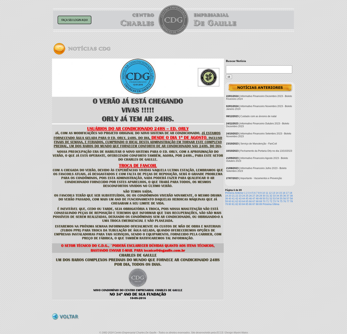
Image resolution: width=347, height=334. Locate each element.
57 (288, 198)
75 (281, 201)
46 (250, 198)
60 (230, 201)
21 (233, 195)
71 (267, 201)
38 (291, 195)
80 (230, 204)
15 (280, 193)
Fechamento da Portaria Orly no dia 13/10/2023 (266, 150)
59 (226, 201)
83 (240, 204)
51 (267, 198)
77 (288, 201)
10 (263, 193)
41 (233, 198)
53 (274, 198)
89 (260, 204)
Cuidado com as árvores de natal (258, 116)
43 (240, 198)
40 (230, 198)
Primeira (229, 193)
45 (247, 198)
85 (247, 204)
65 (247, 201)
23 (240, 195)
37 (288, 195)
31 (267, 195)
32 (270, 195)
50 (264, 198)
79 (226, 204)
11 (267, 193)
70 (264, 201)
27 (253, 195)
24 (243, 195)
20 (230, 195)
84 (243, 204)
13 (273, 193)
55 (281, 198)
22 (236, 195)
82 (236, 204)
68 (257, 201)
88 (257, 204)
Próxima (267, 204)
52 (270, 198)
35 (281, 195)
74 (277, 201)
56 (284, 198)
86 (250, 204)
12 (270, 193)
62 (236, 201)
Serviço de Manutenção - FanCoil (258, 143)
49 (260, 198)
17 (287, 193)
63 (240, 201)
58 (291, 198)
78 (291, 201)
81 (233, 204)
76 (284, 201)
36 (284, 195)
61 (233, 201)
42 (236, 198)
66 (250, 201)
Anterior (239, 193)
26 (250, 195)
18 (290, 193)
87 (253, 204)
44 (243, 198)
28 (257, 195)
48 (257, 198)
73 (274, 201)
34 (277, 195)
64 (243, 201)
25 (247, 195)
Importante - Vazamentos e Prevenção (261, 178)
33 (274, 195)
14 (277, 193)
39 (226, 198)
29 (260, 195)
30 (264, 195)
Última (275, 204)
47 (253, 198)
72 (270, 201)
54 (277, 198)
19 (226, 195)
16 (284, 193)
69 (260, 201)
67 (253, 201)
